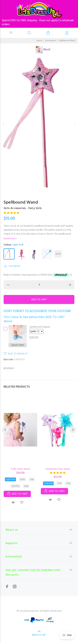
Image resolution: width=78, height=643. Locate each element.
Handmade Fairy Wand (58, 469)
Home (39, 40)
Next (74, 123)
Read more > (10, 239)
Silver (22, 479)
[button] (11, 213)
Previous (3, 123)
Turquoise (48, 483)
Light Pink (10, 479)
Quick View (17, 345)
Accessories (50, 40)
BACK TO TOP (39, 635)
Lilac (32, 479)
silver (58, 254)
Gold (26, 486)
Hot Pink (15, 486)
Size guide (14, 266)
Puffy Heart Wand (20, 469)
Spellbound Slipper (39, 327)
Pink (59, 483)
